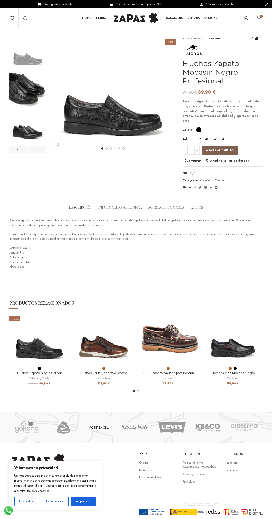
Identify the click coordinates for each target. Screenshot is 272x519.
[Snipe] (63, 427)
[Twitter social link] (200, 187)
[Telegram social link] (216, 187)
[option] (27, 53)
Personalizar (26, 501)
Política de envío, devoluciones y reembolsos (199, 465)
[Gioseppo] (244, 427)
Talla (186, 139)
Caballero (213, 38)
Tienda (198, 38)
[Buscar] (25, 18)
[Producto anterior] (252, 38)
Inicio (186, 38)
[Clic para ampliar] (58, 144)
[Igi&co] (208, 427)
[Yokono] (27, 427)
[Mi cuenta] (246, 18)
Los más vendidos (150, 477)
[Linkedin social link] (210, 187)
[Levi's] (172, 428)
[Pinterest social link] (205, 187)
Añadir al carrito (220, 150)
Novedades (146, 470)
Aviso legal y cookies (195, 474)
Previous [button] (18, 149)
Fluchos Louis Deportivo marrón (104, 373)
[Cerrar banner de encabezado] (266, 4)
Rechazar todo (55, 501)
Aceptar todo (83, 501)
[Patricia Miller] (136, 427)
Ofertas (219, 180)
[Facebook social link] (195, 187)
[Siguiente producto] (260, 38)
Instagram (232, 463)
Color (187, 130)
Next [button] (37, 149)
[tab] (80, 205)
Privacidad (189, 482)
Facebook (232, 470)
